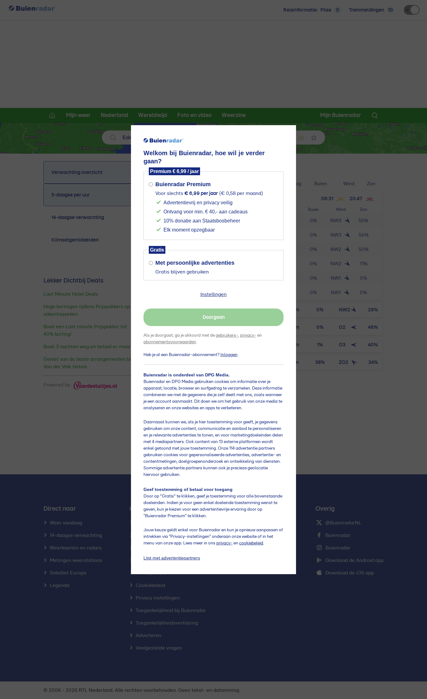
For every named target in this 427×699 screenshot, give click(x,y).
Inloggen (229, 355)
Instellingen (213, 294)
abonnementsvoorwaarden (169, 342)
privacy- (248, 335)
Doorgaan (214, 317)
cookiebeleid (251, 543)
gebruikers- (227, 335)
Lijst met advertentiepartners (171, 557)
